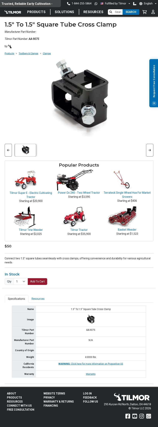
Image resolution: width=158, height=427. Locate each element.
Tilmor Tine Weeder (31, 229)
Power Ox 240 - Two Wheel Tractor (79, 192)
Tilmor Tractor (79, 229)
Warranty (91, 374)
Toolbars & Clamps (28, 53)
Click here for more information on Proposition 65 (90, 364)
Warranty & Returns (59, 401)
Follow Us (90, 401)
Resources (93, 12)
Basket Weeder (127, 229)
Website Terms (54, 393)
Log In (87, 393)
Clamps (47, 53)
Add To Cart (37, 281)
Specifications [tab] (16, 298)
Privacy (49, 397)
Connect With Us (19, 405)
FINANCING (51, 405)
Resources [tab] (38, 298)
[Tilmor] (10, 46)
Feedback (90, 397)
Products (36, 12)
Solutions (64, 12)
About (11, 393)
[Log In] (153, 11)
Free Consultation (20, 409)
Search (131, 11)
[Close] (154, 103)
